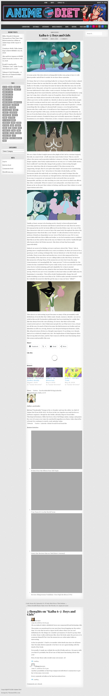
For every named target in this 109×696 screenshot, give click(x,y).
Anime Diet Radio (7, 89)
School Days (6, 136)
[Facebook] (90, 26)
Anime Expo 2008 (7, 95)
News (66, 27)
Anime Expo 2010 (7, 97)
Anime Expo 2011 (7, 100)
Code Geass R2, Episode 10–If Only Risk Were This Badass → (46, 603)
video (4, 141)
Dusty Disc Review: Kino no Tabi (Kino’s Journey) (48, 553)
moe (10, 128)
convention (13, 113)
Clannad (5, 107)
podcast (5, 133)
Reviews (74, 27)
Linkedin (58, 390)
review (12, 133)
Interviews (45, 27)
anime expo (17, 89)
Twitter (35, 390)
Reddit (48, 390)
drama (35, 393)
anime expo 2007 (7, 92)
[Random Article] (102, 26)
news (19, 128)
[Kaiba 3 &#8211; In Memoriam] (54, 372)
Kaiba (40, 393)
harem (13, 123)
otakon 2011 (6, 130)
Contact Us (61, 2)
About (52, 2)
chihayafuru (6, 105)
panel (18, 130)
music (14, 128)
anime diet (17, 87)
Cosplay (14, 115)
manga (5, 128)
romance (18, 133)
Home (45, 2)
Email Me (63, 423)
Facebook (42, 390)
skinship (5, 138)
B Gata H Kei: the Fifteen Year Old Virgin (44, 470)
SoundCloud (56, 423)
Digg (53, 390)
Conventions (26, 27)
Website (30, 423)
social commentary (15, 138)
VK (51, 390)
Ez (36, 620)
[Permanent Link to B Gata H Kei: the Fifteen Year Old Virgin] (56, 468)
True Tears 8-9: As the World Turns (43, 512)
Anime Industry (7, 102)
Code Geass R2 (7, 110)
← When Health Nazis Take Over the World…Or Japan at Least (47, 605)
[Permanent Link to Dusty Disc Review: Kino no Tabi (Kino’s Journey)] (56, 551)
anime (10, 87)
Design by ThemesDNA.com (10, 693)
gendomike (45, 39)
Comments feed (7, 168)
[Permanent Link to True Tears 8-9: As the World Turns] (56, 510)
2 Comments (63, 39)
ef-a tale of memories (9, 120)
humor (19, 123)
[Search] (99, 26)
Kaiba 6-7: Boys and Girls (54, 35)
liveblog (18, 125)
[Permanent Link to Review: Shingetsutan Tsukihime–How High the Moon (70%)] (56, 592)
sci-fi (44, 393)
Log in (4, 161)
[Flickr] (93, 26)
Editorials (36, 27)
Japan (12, 125)
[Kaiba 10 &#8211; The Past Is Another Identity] (35, 372)
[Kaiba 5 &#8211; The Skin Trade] (73, 372)
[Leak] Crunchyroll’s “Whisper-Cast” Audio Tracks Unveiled (12, 67)
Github (49, 423)
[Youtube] (96, 26)
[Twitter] (87, 26)
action (5, 87)
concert (5, 113)
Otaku (13, 130)
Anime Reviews (55, 32)
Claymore (12, 107)
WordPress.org (7, 172)
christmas (15, 105)
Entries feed (6, 165)
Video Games (83, 27)
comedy (15, 110)
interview (6, 125)
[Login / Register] (105, 26)
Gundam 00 (6, 123)
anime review (17, 102)
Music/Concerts (57, 27)
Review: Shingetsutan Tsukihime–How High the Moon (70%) (51, 594)
